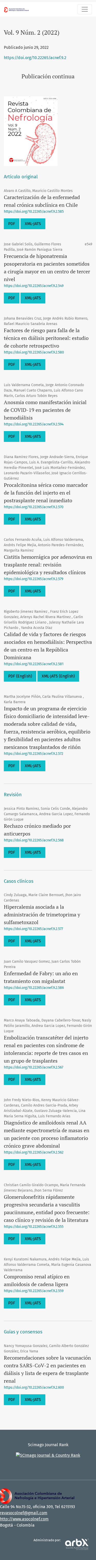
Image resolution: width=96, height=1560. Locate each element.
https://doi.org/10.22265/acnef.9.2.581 (33, 664)
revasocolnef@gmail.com (23, 1512)
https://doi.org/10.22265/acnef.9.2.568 (34, 840)
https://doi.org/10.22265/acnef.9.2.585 (34, 211)
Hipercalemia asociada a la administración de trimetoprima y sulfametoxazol (42, 914)
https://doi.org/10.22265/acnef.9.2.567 (33, 1067)
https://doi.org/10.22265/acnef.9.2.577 (33, 929)
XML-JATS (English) (58, 676)
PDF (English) (20, 676)
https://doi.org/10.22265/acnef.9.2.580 (34, 352)
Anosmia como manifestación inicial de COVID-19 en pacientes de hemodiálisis (45, 410)
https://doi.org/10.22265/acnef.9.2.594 (33, 424)
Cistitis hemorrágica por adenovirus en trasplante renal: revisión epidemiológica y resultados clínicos (48, 564)
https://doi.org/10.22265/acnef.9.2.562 (33, 1152)
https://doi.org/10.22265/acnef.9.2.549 (33, 286)
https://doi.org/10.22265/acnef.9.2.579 (33, 579)
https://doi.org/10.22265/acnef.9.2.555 (33, 1226)
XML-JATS (33, 223)
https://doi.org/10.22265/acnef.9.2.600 (34, 1387)
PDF (11, 223)
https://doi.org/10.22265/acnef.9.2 (35, 57)
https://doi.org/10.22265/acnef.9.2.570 (33, 507)
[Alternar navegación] (85, 9)
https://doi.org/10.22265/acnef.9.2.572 (33, 753)
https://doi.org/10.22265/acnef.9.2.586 (34, 988)
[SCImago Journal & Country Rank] (48, 1455)
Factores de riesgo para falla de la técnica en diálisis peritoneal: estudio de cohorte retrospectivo (46, 338)
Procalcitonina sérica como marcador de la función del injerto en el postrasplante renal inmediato (46, 492)
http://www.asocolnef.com (24, 1519)
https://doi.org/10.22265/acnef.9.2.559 (33, 1291)
